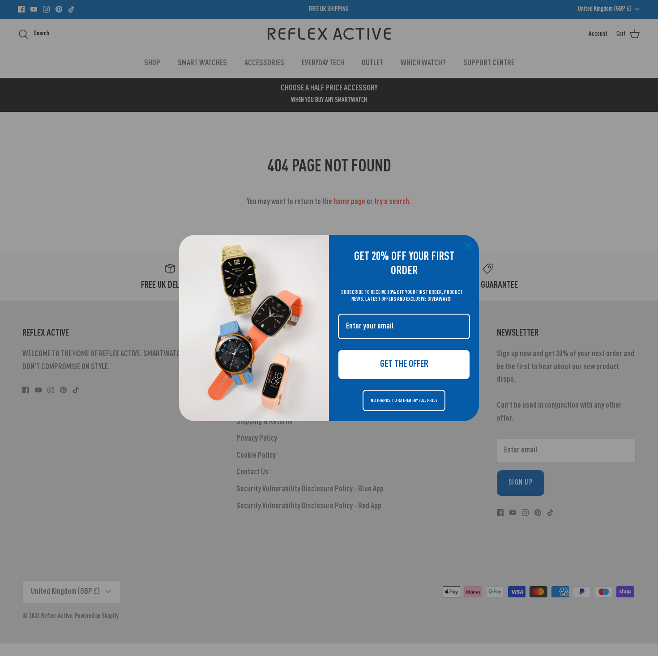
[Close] (468, 245)
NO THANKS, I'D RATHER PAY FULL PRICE (404, 400)
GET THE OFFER (404, 364)
